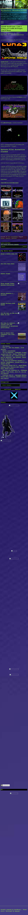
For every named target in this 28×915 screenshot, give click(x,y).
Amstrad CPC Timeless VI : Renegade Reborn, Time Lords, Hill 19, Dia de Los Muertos (14, 372)
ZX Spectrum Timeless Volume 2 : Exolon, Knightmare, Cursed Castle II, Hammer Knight (14, 362)
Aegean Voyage (5, 273)
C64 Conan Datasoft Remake (10, 244)
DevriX (17, 911)
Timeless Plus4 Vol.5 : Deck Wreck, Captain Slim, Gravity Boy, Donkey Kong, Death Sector (14, 367)
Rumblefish (20, 34)
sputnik (14, 238)
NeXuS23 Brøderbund (14, 10)
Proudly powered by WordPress (11, 909)
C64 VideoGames (13, 236)
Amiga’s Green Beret (5, 243)
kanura (8, 238)
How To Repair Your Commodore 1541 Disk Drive (7, 334)
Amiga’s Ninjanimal (9, 351)
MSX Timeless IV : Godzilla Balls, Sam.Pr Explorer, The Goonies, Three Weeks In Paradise (13, 357)
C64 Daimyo (6, 346)
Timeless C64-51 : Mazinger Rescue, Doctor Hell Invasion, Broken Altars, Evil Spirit (14, 377)
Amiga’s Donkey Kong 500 (9, 254)
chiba (2, 238)
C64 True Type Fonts (7, 263)
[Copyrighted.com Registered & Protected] (5, 786)
